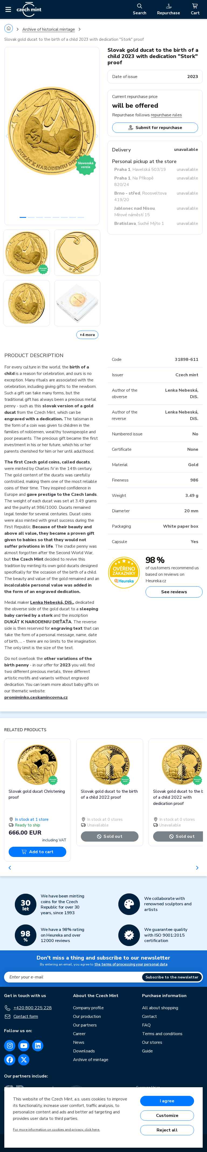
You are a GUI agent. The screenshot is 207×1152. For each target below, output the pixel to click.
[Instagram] (9, 1045)
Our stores (152, 1042)
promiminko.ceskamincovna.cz (36, 697)
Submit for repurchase (159, 128)
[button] (11, 136)
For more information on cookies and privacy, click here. (56, 1129)
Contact (149, 1016)
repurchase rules (166, 115)
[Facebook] (9, 1059)
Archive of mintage (90, 1060)
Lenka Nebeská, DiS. (51, 602)
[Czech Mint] (29, 9)
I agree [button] (167, 1101)
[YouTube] (23, 1045)
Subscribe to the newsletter (172, 977)
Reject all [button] (167, 1130)
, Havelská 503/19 (140, 169)
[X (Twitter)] (23, 1059)
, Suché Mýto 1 (139, 223)
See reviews (174, 592)
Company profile (88, 1008)
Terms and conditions (162, 1034)
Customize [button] (167, 1116)
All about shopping (160, 1008)
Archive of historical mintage (48, 29)
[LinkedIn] (37, 1045)
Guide (147, 1051)
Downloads (84, 1051)
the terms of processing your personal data (130, 964)
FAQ (146, 1025)
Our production (87, 1016)
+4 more (87, 334)
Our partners (85, 1025)
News (78, 1042)
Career (79, 1034)
